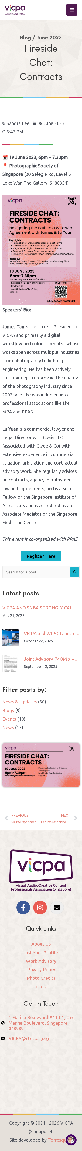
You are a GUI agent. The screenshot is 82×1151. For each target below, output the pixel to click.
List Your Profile (41, 952)
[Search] (74, 572)
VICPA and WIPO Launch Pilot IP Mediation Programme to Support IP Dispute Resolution (52, 633)
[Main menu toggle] (71, 10)
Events (9, 719)
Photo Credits (41, 978)
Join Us (41, 986)
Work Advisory (41, 961)
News (8, 727)
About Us (41, 943)
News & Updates (19, 701)
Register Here (41, 556)
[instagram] (41, 907)
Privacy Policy (41, 969)
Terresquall (60, 1140)
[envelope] (58, 907)
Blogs (8, 710)
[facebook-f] (24, 907)
